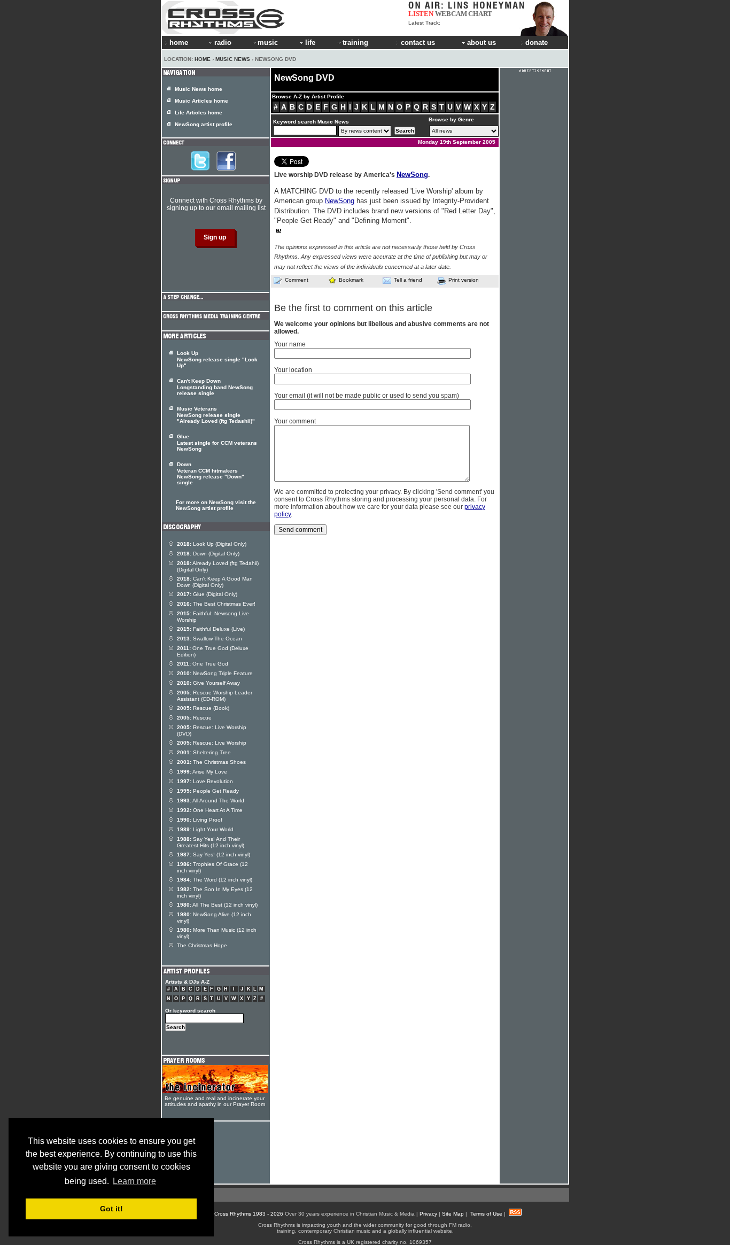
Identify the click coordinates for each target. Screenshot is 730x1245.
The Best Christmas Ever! (216, 604)
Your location (293, 370)
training (355, 42)
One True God (202, 664)
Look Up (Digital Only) (211, 544)
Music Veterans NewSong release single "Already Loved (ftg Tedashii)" (216, 415)
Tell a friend (408, 280)
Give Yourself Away (208, 683)
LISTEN (420, 14)
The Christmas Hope (202, 945)
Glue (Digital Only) (207, 594)
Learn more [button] (134, 1181)
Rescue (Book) (203, 708)
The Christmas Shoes (211, 762)
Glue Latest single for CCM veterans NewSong (217, 443)
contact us (418, 42)
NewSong (412, 175)
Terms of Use (486, 1214)
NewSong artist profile (203, 124)
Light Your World (205, 829)
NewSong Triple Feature (215, 673)
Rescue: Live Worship (211, 743)
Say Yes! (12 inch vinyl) (213, 854)
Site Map (453, 1214)
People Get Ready (208, 791)
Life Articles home (198, 112)
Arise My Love (202, 772)
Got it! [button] (111, 1208)
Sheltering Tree (204, 752)
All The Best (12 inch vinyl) (217, 905)
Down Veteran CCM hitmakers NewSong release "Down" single (210, 473)
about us (481, 42)
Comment (296, 280)
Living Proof (199, 820)
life (310, 42)
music (268, 42)
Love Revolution (205, 781)
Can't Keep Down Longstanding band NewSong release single (215, 387)
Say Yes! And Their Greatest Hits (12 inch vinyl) (210, 842)
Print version (463, 280)
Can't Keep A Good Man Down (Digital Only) (215, 582)
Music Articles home (201, 101)
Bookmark (351, 280)
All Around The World (210, 800)
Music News (232, 59)
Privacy (428, 1214)
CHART (480, 14)
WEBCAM (451, 14)
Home (203, 59)
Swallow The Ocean (209, 638)
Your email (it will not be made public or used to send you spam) (366, 395)
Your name (290, 344)
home (178, 42)
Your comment (295, 421)
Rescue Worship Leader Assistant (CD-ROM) (214, 696)
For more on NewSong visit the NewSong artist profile (216, 505)
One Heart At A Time (210, 810)
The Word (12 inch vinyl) (214, 880)
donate (536, 42)
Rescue (194, 718)
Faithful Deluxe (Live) (211, 629)
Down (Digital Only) (208, 553)
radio (222, 42)
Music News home (198, 89)
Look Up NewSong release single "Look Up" (217, 359)
